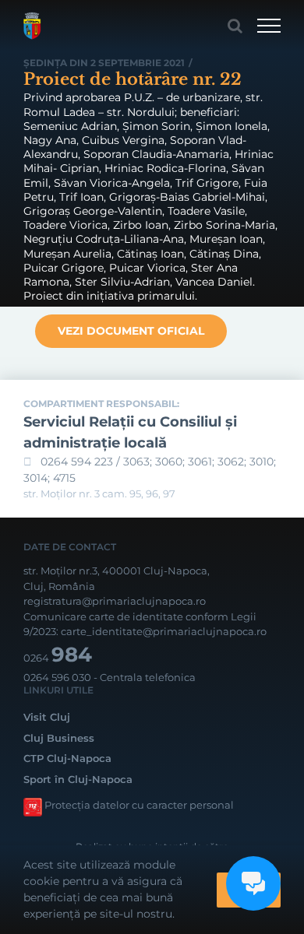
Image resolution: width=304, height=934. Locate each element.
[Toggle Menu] (269, 26)
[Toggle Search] (235, 25)
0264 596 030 (57, 677)
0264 (57, 657)
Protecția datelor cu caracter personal (139, 805)
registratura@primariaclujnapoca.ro (114, 601)
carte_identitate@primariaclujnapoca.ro (164, 631)
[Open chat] (253, 883)
